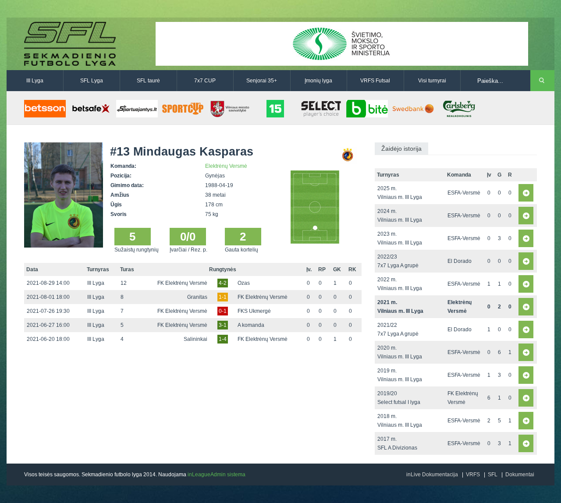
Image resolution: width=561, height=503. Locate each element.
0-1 (223, 311)
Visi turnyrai (432, 81)
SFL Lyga (91, 81)
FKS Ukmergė (254, 311)
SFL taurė (148, 81)
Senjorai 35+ (261, 81)
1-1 (223, 297)
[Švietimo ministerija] (342, 43)
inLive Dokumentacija (432, 474)
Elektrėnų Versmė (226, 166)
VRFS (473, 474)
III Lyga (34, 81)
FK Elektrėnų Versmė (182, 283)
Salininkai (195, 339)
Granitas (197, 297)
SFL (492, 474)
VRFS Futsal (375, 81)
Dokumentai (519, 474)
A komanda (251, 325)
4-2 (223, 283)
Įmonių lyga (318, 81)
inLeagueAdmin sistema (216, 474)
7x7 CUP (205, 81)
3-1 (223, 325)
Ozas (244, 283)
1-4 (223, 339)
